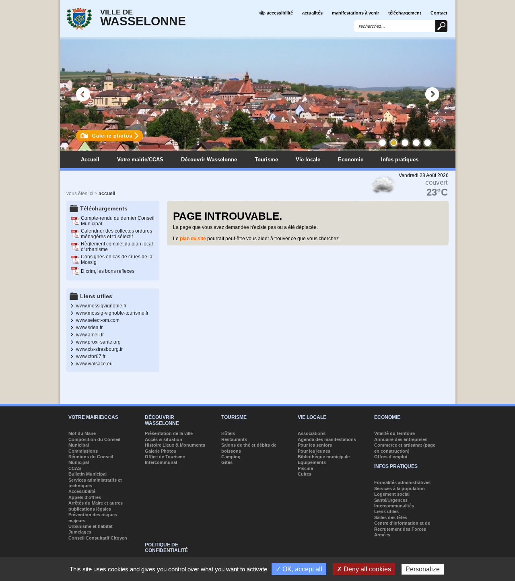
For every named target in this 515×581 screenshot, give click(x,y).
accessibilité (279, 12)
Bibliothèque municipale (324, 456)
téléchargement (404, 12)
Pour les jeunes (314, 451)
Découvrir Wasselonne (209, 160)
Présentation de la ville (169, 433)
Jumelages (79, 531)
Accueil (90, 160)
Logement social (392, 494)
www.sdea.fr (89, 327)
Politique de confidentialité (166, 547)
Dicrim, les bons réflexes (107, 271)
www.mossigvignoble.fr (101, 306)
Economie (350, 160)
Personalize (423, 569)
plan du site (193, 238)
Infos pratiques (399, 160)
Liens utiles (386, 511)
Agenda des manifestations (327, 439)
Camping (231, 456)
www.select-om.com (97, 320)
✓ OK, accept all (299, 569)
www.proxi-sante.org (98, 342)
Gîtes (227, 462)
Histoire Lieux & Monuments (175, 445)
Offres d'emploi (390, 456)
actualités (312, 12)
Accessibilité (81, 491)
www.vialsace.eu (94, 364)
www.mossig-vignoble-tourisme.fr (112, 313)
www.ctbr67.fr (90, 356)
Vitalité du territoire (394, 433)
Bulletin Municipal (87, 474)
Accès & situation (163, 439)
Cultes (304, 474)
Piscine (305, 468)
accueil (107, 193)
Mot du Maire (82, 433)
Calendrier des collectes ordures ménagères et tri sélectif (116, 233)
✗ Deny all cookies (364, 569)
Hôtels (228, 433)
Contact (439, 12)
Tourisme (266, 160)
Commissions (83, 451)
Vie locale (308, 160)
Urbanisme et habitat (90, 526)
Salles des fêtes (390, 517)
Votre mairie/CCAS (140, 160)
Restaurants (234, 439)
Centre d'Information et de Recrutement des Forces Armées (402, 529)
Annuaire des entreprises (400, 439)
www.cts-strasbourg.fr (99, 349)
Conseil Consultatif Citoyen (97, 538)
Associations (311, 433)
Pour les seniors (315, 445)
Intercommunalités (394, 505)
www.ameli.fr (90, 335)
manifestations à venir (355, 12)
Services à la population (399, 488)
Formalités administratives (402, 482)
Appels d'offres (84, 497)
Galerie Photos (160, 451)
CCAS (74, 468)
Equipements (312, 462)
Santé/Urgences (391, 500)
